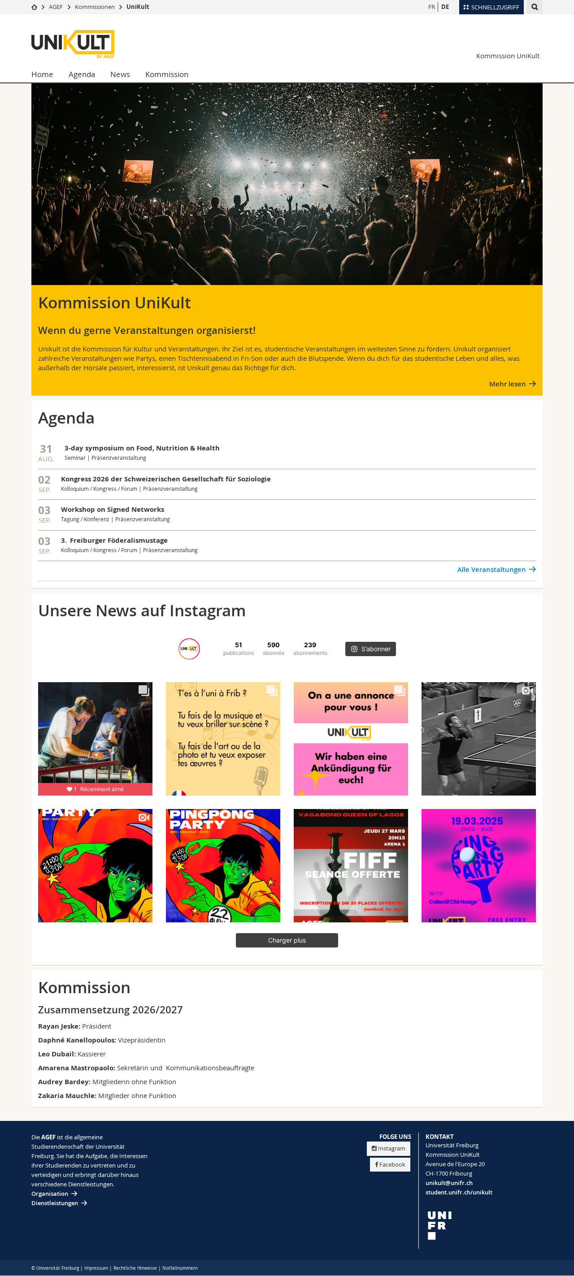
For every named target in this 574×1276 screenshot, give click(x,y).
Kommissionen (95, 7)
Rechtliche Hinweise (135, 1268)
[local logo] (484, 1225)
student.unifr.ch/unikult (459, 1192)
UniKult (137, 7)
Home (42, 74)
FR (431, 7)
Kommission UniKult (507, 55)
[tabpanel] (287, 195)
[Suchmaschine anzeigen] (535, 7)
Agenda (82, 74)
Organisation (49, 1193)
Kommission (166, 74)
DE (445, 7)
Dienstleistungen (54, 1203)
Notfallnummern (180, 1268)
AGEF (56, 7)
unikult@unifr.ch (449, 1183)
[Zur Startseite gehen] (34, 7)
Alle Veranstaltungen (491, 569)
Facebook (392, 1164)
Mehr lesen (507, 384)
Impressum (96, 1268)
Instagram (391, 1148)
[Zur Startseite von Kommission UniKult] (85, 44)
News (120, 74)
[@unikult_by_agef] (189, 649)
